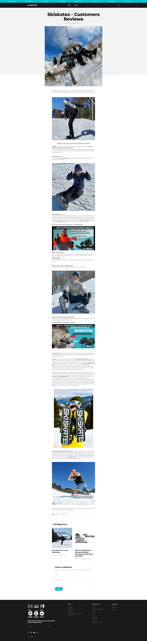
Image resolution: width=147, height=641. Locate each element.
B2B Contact (95, 617)
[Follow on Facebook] (28, 632)
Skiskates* (70, 609)
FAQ (93, 607)
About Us (114, 607)
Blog (93, 613)
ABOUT (76, 5)
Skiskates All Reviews (97, 622)
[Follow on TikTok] (37, 632)
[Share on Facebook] (56, 514)
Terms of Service (87, 569)
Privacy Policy (79, 569)
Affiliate (94, 611)
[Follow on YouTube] (34, 632)
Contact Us (94, 620)
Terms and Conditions (97, 609)
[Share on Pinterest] (62, 514)
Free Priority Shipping (16, 1)
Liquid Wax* (71, 611)
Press (93, 615)
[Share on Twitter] (59, 514)
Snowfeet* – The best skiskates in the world (75, 614)
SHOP (69, 5)
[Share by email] (65, 514)
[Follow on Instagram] (31, 632)
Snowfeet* (70, 607)
